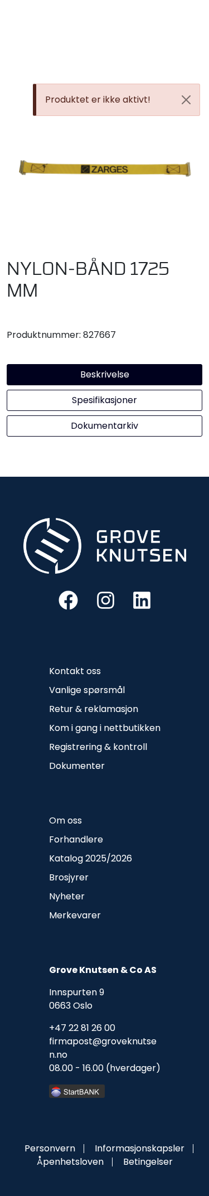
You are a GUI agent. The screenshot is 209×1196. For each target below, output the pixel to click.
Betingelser (148, 1161)
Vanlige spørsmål (87, 690)
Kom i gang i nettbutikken (105, 728)
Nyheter (67, 896)
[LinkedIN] (141, 599)
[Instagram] (105, 599)
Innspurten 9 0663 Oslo (76, 999)
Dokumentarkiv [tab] (104, 425)
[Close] (186, 99)
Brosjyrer (69, 877)
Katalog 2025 (77, 858)
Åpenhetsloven (70, 1161)
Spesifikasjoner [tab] (104, 400)
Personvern (50, 1148)
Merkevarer (75, 915)
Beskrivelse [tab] (104, 374)
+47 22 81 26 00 (82, 1027)
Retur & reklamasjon (93, 709)
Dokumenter (77, 765)
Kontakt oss (75, 671)
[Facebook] (68, 599)
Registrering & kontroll (98, 746)
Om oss (65, 820)
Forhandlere (76, 839)
